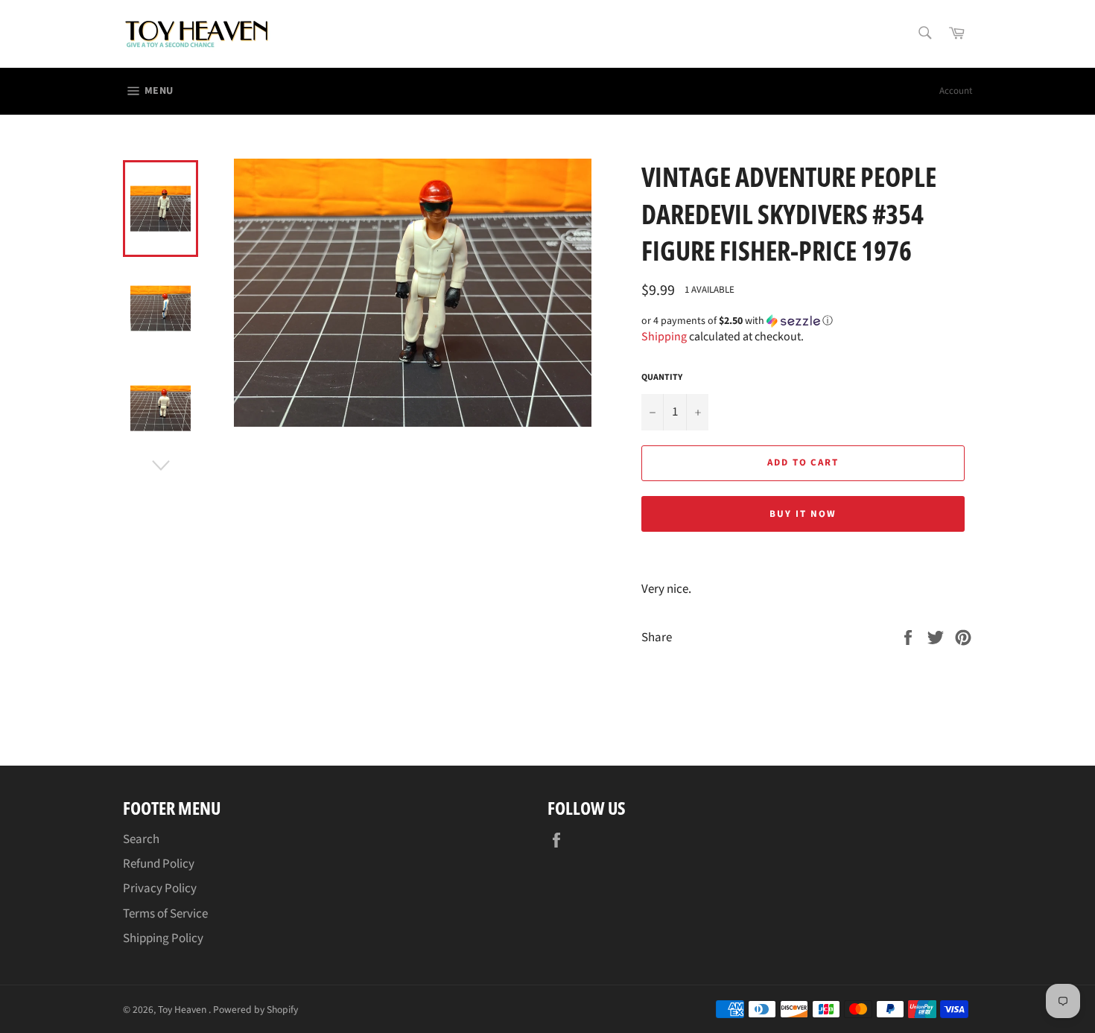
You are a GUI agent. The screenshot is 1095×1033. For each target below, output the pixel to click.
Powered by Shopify (255, 1009)
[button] (806, 321)
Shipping (664, 336)
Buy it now (803, 514)
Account (955, 91)
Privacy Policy (160, 888)
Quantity (661, 378)
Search (141, 839)
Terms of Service (165, 914)
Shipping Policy (163, 938)
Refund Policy (158, 864)
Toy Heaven (183, 1009)
